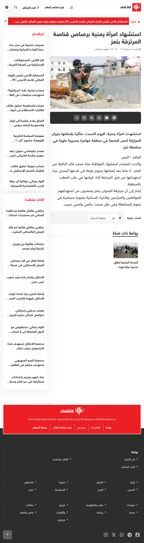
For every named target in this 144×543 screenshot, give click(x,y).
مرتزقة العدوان (98, 217)
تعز (113, 217)
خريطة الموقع (40, 427)
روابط (108, 427)
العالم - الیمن (131, 156)
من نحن (82, 427)
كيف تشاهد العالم (54, 6)
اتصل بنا (96, 427)
